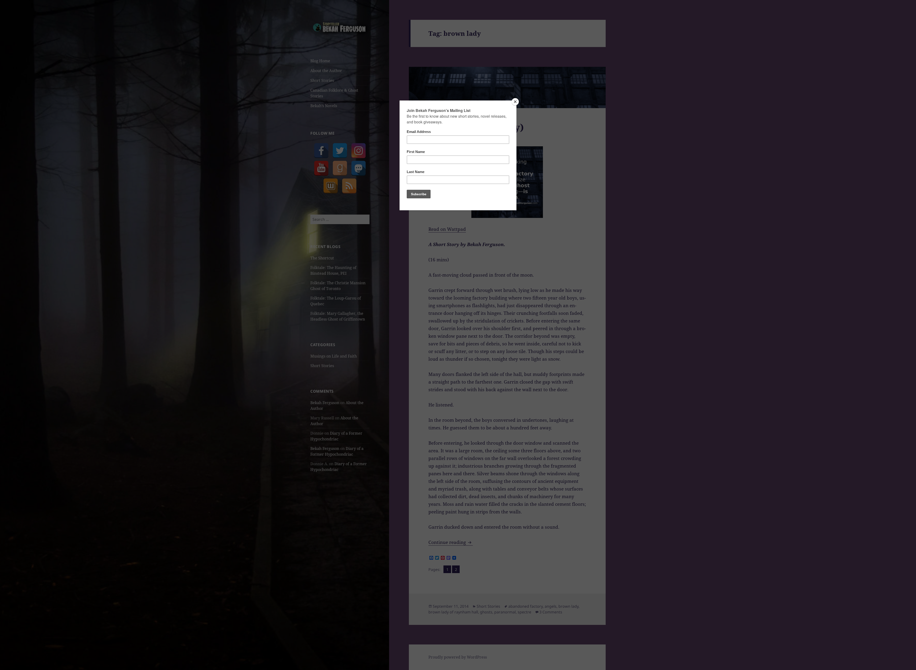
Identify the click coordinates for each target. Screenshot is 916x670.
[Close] (515, 101)
